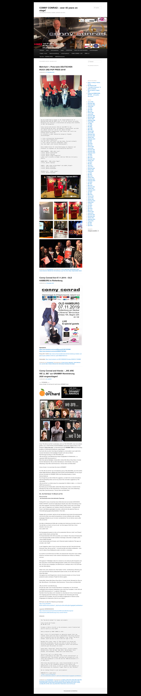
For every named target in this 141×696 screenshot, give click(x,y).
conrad (40, 270)
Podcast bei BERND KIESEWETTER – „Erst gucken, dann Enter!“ (94, 95)
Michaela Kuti (50, 270)
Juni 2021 (90, 108)
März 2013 (90, 210)
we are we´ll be (70, 683)
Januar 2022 (90, 101)
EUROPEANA (69, 50)
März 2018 (90, 157)
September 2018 (91, 153)
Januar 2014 (90, 197)
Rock (67, 270)
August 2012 (90, 221)
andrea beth (66, 269)
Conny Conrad (65, 362)
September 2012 (91, 219)
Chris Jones (67, 681)
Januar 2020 (90, 132)
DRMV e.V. (87, 53)
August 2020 (90, 122)
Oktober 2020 (91, 118)
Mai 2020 (90, 126)
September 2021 (91, 105)
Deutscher (45, 270)
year (74, 683)
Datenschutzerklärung (54, 53)
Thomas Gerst (63, 683)
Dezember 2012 (91, 214)
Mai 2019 (90, 142)
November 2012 (91, 216)
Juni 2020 (90, 125)
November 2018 (91, 151)
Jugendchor (70, 362)
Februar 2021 (91, 112)
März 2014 (90, 194)
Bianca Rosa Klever (49, 681)
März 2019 (90, 145)
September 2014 (91, 190)
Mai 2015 (90, 183)
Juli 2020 (90, 123)
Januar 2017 (90, 166)
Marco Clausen (49, 363)
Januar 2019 (90, 148)
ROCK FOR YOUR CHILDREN (80, 50)
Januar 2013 (90, 213)
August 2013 (90, 202)
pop (62, 270)
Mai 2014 (90, 193)
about (47, 50)
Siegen (70, 270)
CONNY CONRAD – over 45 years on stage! (58, 9)
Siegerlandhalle (75, 270)
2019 (63, 269)
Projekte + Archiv (43, 53)
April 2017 (90, 165)
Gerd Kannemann (59, 682)
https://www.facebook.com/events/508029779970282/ (52, 351)
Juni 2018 (90, 156)
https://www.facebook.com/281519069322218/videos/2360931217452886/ (63, 359)
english (62, 50)
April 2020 (90, 128)
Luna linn (43, 363)
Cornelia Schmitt (51, 682)
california (56, 681)
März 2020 (90, 129)
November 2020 (91, 117)
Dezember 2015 (91, 179)
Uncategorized (50, 269)
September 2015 (91, 180)
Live (40, 363)
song (53, 683)
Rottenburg (67, 363)
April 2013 (90, 208)
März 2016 (90, 176)
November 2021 (91, 103)
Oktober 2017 (91, 160)
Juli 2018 (90, 154)
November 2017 (91, 159)
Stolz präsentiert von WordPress (70, 691)
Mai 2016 (90, 174)
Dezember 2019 (91, 134)
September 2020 (91, 120)
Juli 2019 (90, 140)
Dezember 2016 (91, 168)
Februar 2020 (91, 131)
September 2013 (91, 200)
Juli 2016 (90, 173)
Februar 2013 (91, 211)
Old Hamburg (61, 363)
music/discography (94, 50)
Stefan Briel (57, 683)
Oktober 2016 (91, 169)
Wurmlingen (72, 363)
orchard (78, 682)
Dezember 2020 (91, 115)
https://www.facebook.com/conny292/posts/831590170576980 (55, 349)
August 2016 (90, 171)
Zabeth (80, 270)
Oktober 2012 (91, 217)
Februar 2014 (91, 196)
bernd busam (42, 681)
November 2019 (91, 136)
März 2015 (90, 185)
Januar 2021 (90, 114)
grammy (65, 682)
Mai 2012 (90, 224)
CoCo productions (54, 50)
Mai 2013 (90, 207)
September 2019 (91, 139)
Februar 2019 (91, 146)
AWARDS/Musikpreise (60, 56)
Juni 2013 (90, 205)
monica (74, 682)
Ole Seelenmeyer (57, 270)
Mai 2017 (90, 163)
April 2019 (90, 143)
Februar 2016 (91, 177)
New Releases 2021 (92, 85)
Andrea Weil (74, 679)
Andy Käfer (79, 679)
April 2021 (90, 109)
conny (77, 269)
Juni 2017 (90, 162)
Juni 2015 (90, 182)
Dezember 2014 (91, 187)
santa (51, 683)
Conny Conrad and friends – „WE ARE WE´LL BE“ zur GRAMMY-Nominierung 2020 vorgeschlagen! (57, 373)
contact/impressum (65, 53)
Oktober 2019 (91, 137)
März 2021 (90, 111)
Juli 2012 (90, 222)
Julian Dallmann (77, 362)
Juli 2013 (90, 204)
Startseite (42, 50)
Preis (64, 270)
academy (64, 679)
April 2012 (90, 225)
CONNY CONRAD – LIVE (77, 53)
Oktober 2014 (91, 188)
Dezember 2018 (91, 149)
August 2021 (90, 106)
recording (41, 683)
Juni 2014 (90, 191)
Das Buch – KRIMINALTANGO (46, 56)
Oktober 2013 (91, 199)
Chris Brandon (73, 269)
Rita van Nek (46, 683)
